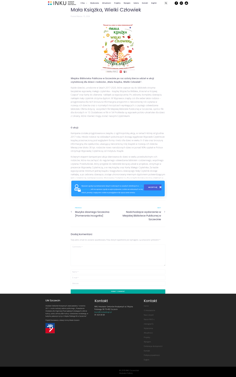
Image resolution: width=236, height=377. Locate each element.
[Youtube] (186, 3)
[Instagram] (181, 3)
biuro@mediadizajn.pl (103, 312)
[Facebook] (176, 3)
